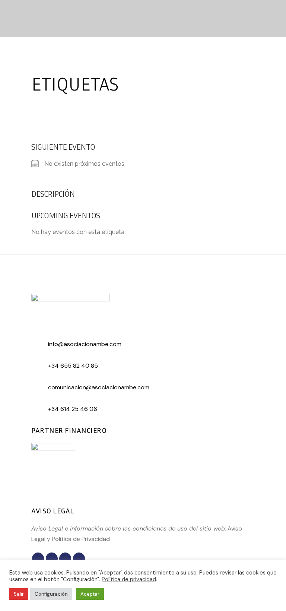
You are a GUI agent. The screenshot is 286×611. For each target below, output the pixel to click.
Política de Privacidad (81, 539)
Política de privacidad (129, 579)
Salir (19, 594)
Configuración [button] (51, 594)
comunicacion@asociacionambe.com (98, 387)
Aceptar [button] (89, 594)
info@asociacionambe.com (84, 344)
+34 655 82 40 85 (73, 366)
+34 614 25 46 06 (72, 409)
